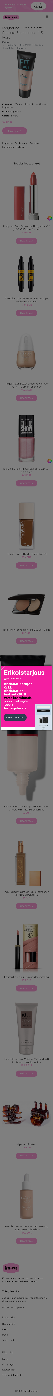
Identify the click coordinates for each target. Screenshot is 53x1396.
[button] (15, 717)
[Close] (3, 668)
